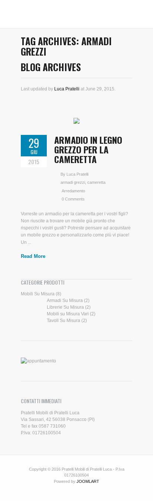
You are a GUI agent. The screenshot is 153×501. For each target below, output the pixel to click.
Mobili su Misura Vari (68, 313)
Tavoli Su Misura (63, 320)
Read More (33, 256)
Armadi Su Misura (65, 300)
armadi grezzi (73, 182)
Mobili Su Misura (38, 293)
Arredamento (73, 191)
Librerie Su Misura (65, 307)
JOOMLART (87, 481)
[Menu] (24, 14)
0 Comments (73, 199)
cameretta (96, 182)
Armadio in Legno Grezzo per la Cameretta (88, 149)
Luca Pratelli (66, 89)
